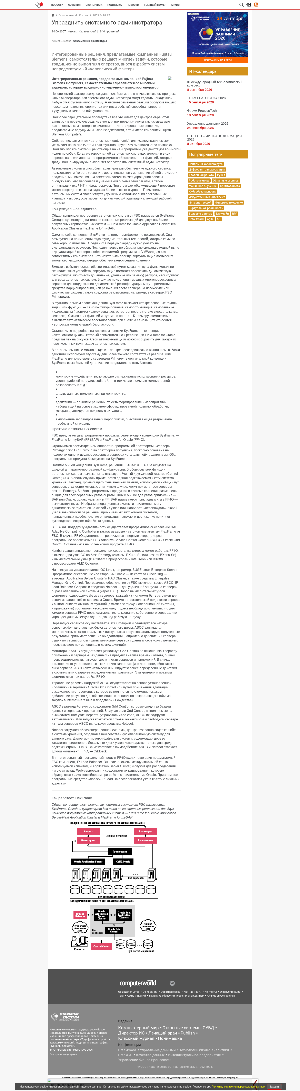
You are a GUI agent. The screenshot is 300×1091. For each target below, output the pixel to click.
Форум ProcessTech (202, 110)
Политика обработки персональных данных (176, 995)
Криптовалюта (230, 186)
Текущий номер (155, 4)
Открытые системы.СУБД (188, 1027)
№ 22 (106, 15)
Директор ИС (131, 1033)
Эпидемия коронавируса (206, 164)
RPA (234, 213)
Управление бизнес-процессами (144, 1060)
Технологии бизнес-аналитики (204, 1050)
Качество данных (150, 1055)
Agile (210, 219)
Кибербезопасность (202, 191)
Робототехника (199, 180)
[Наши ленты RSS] (256, 5)
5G (219, 219)
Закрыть (274, 1086)
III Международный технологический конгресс (214, 84)
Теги (121, 995)
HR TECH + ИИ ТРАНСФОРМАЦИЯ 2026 (214, 138)
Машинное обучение (203, 186)
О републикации (230, 991)
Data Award (196, 219)
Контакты (211, 991)
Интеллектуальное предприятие (194, 1055)
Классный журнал (136, 1038)
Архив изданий (136, 995)
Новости (57, 4)
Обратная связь (170, 991)
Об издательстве (128, 991)
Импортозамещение (229, 202)
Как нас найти (192, 991)
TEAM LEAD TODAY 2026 (206, 97)
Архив (175, 4)
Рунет (221, 175)
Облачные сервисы (226, 180)
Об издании (150, 991)
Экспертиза (94, 4)
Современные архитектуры (90, 40)
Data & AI (125, 1055)
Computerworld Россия (74, 15)
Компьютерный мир (138, 1027)
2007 (96, 15)
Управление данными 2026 (207, 123)
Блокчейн (222, 213)
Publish (188, 1033)
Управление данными (158, 1050)
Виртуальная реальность (206, 208)
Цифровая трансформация (207, 169)
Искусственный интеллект (207, 197)
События (74, 4)
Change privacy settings (221, 995)
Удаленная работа (201, 175)
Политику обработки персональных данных (239, 1086)
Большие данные (200, 213)
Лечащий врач (162, 1033)
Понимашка (170, 1038)
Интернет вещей (200, 202)
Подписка (114, 4)
